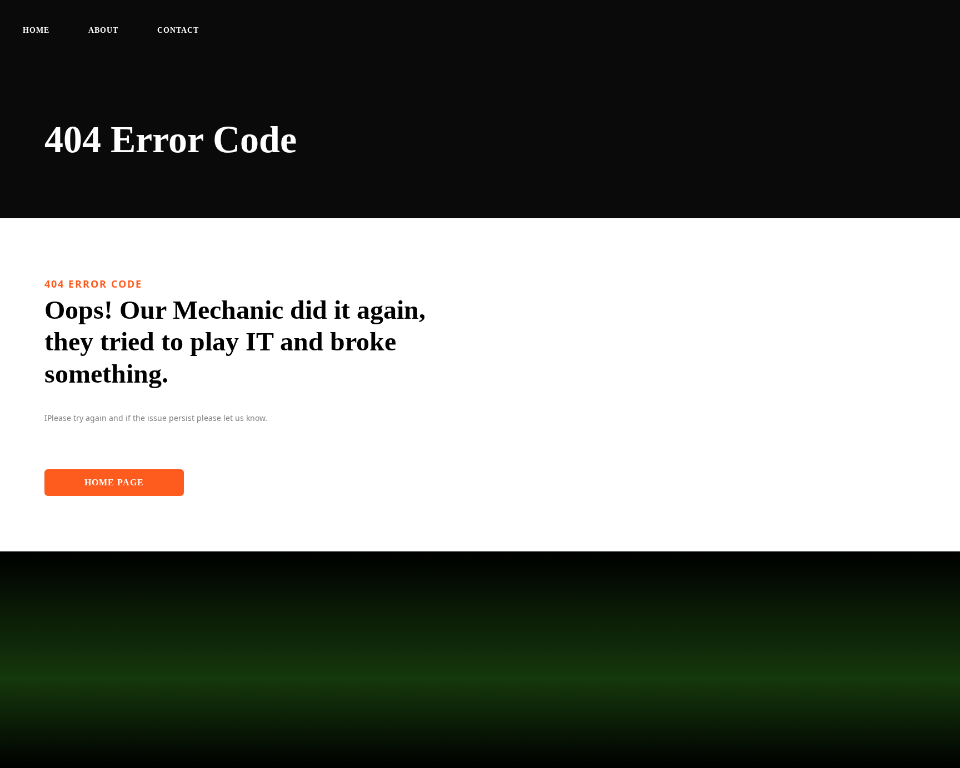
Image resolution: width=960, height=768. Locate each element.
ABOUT (103, 30)
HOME (36, 30)
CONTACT (178, 30)
